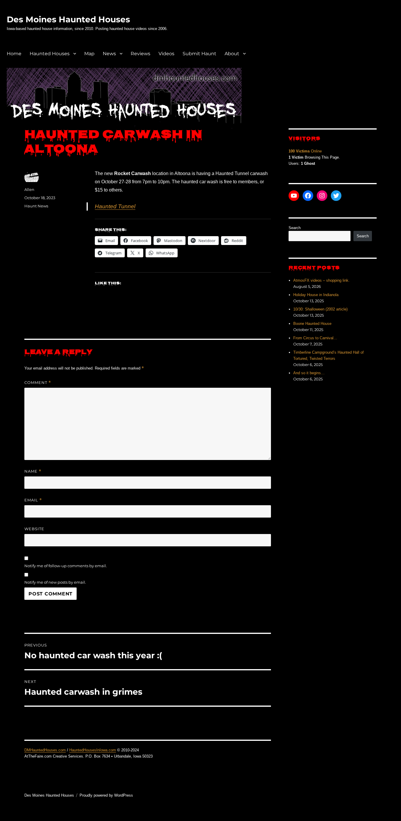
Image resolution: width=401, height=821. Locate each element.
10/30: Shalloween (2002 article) (320, 309)
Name (32, 471)
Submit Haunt (199, 53)
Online (305, 151)
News (109, 53)
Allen (29, 189)
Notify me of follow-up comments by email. (65, 565)
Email (33, 500)
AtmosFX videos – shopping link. (321, 280)
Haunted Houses (50, 53)
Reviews (140, 53)
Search (295, 228)
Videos (166, 53)
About (232, 53)
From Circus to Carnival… (315, 338)
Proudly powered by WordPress (106, 795)
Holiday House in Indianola (315, 295)
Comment (37, 382)
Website (34, 528)
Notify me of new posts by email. (55, 582)
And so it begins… (309, 373)
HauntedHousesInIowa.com (92, 750)
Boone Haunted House (312, 323)
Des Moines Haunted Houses (68, 19)
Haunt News (36, 206)
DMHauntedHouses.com (45, 750)
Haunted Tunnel (115, 206)
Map (89, 53)
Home (14, 53)
